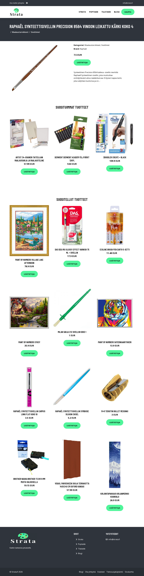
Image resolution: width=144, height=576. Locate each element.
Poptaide (93, 12)
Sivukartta (129, 572)
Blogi (117, 12)
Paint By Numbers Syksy (29, 342)
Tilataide (106, 12)
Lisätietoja (82, 62)
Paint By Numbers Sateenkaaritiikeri (115, 342)
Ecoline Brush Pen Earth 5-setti (115, 249)
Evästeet (101, 572)
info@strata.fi (128, 3)
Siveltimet (35, 32)
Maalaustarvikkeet (20, 32)
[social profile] (27, 3)
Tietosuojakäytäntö (114, 572)
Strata (82, 12)
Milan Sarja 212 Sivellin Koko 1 (72, 332)
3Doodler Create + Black (114, 157)
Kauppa (128, 12)
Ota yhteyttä (90, 572)
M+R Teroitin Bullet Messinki (114, 411)
